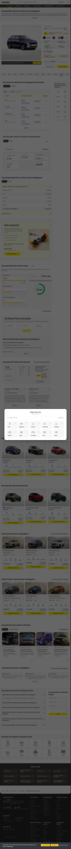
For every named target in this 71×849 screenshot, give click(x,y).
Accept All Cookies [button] (45, 845)
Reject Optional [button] (54, 845)
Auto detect (60, 417)
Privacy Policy (10, 846)
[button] (63, 845)
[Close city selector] (64, 411)
